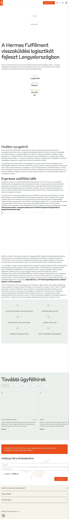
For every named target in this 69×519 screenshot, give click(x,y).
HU (57, 2)
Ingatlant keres (49, 3)
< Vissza (34, 16)
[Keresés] (63, 3)
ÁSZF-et (15, 474)
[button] (3, 515)
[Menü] (66, 3)
